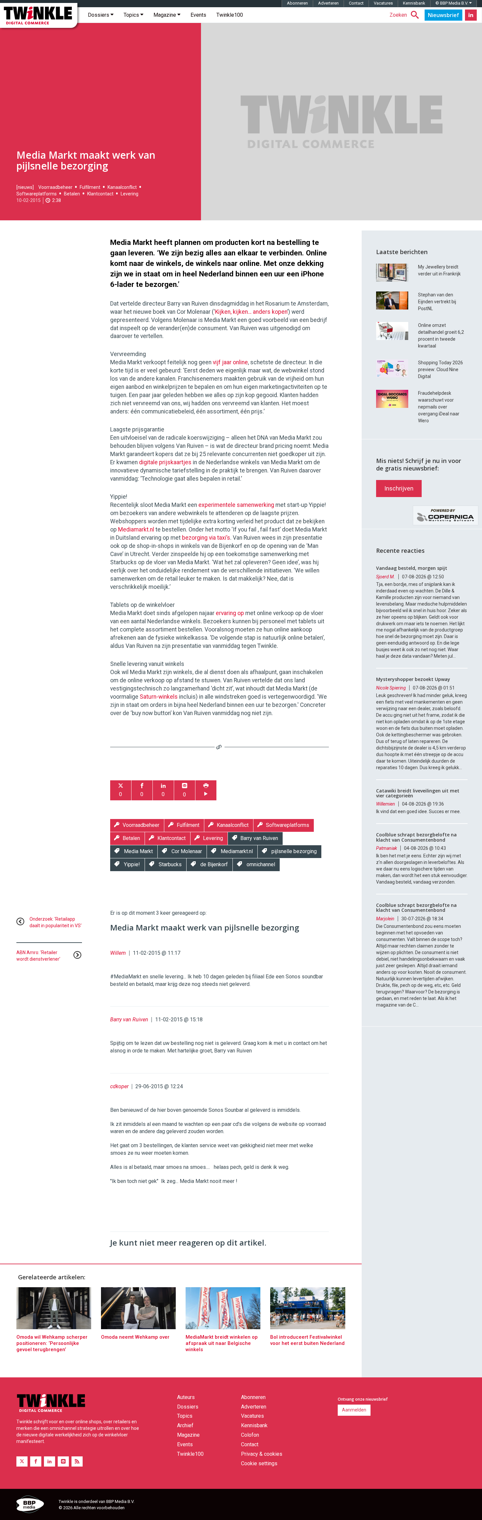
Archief (185, 1425)
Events (198, 15)
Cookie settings (259, 1463)
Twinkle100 (229, 15)
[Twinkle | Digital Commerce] (38, 15)
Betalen (72, 193)
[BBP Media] (35, 1505)
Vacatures (383, 3)
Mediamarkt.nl (136, 529)
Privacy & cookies (261, 1454)
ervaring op (230, 613)
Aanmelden (354, 1409)
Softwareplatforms (36, 193)
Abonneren (297, 3)
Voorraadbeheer (55, 187)
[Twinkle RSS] (77, 1461)
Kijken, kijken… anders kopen (251, 312)
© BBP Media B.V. (452, 3)
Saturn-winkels (159, 696)
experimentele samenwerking (236, 505)
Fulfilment (90, 187)
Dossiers (99, 15)
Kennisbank (414, 3)
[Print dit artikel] (205, 790)
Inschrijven (398, 488)
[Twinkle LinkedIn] (471, 15)
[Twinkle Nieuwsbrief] (443, 15)
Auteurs (186, 1397)
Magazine (165, 15)
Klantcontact (100, 193)
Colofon (250, 1435)
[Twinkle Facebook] (35, 1461)
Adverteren (328, 3)
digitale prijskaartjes (165, 462)
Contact (356, 3)
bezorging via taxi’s (206, 537)
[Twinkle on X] (22, 1461)
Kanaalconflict (122, 187)
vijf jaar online (230, 362)
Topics (132, 15)
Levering (129, 193)
